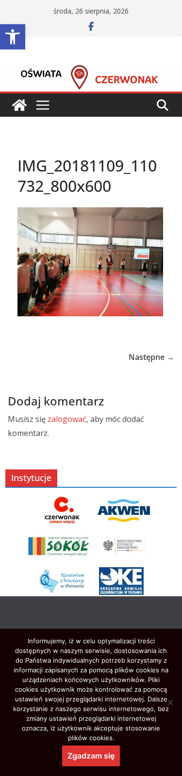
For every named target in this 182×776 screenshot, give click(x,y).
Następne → (151, 357)
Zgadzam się (91, 755)
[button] (12, 36)
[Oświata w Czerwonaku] (91, 71)
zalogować (67, 419)
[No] (170, 702)
